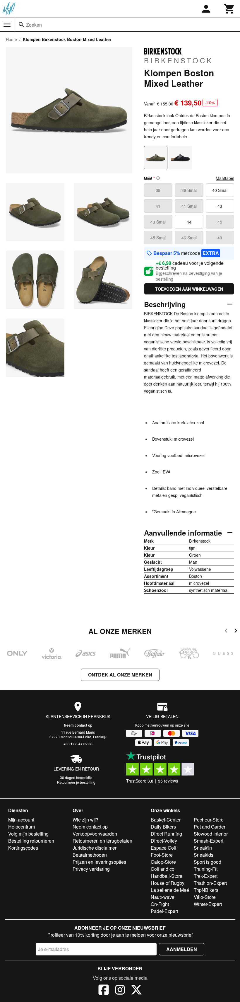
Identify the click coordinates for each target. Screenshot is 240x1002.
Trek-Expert (205, 876)
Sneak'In (203, 847)
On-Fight (160, 904)
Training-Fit (205, 868)
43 (219, 206)
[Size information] (158, 178)
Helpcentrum (21, 826)
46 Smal (189, 238)
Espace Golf (163, 847)
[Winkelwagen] (229, 9)
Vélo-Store (205, 897)
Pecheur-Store (209, 819)
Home (11, 39)
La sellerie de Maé (170, 890)
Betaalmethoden (90, 854)
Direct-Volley (164, 840)
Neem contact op (78, 725)
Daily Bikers (163, 826)
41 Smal (189, 206)
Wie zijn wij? (85, 819)
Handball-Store (166, 876)
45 (219, 222)
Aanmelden (181, 949)
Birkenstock (178, 60)
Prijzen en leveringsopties (99, 861)
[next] (236, 631)
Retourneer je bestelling (76, 782)
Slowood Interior (211, 833)
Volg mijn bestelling (28, 833)
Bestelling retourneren (31, 840)
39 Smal (189, 190)
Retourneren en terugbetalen (102, 840)
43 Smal (158, 222)
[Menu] (7, 25)
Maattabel (225, 178)
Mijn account (21, 819)
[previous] (226, 631)
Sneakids (203, 854)
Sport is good (207, 861)
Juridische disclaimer (94, 847)
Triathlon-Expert (210, 883)
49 (219, 238)
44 (189, 222)
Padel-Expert (164, 911)
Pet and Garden (210, 826)
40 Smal (219, 190)
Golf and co (162, 868)
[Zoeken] (21, 24)
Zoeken (34, 24)
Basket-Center (166, 819)
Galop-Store (163, 861)
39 (158, 190)
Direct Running (166, 833)
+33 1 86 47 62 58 (78, 744)
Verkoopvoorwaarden (95, 833)
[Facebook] (103, 990)
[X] (136, 990)
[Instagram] (120, 990)
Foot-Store (162, 854)
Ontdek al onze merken (120, 674)
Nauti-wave (162, 897)
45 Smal (158, 238)
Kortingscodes (23, 847)
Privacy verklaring (91, 868)
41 (158, 206)
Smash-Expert (208, 840)
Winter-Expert (208, 904)
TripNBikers (206, 890)
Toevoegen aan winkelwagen (189, 289)
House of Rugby (167, 883)
